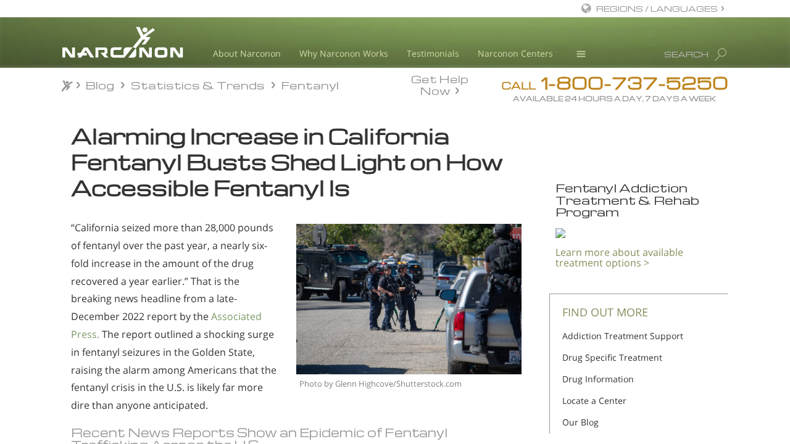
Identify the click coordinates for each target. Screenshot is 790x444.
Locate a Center (594, 400)
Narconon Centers (515, 53)
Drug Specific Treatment (612, 357)
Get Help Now (439, 84)
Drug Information (598, 379)
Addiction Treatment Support (622, 336)
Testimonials (433, 53)
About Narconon (247, 53)
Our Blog (580, 422)
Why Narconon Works (343, 53)
